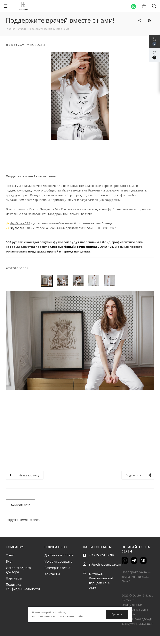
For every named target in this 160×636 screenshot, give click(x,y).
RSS (149, 20)
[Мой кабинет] (144, 6)
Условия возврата (58, 561)
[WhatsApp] (133, 6)
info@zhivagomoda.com (105, 564)
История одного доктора (18, 570)
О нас (10, 555)
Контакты (52, 574)
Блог (9, 561)
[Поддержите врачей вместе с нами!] (80, 96)
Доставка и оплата (59, 555)
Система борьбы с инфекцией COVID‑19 (80, 247)
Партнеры (14, 578)
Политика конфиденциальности (23, 586)
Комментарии (20, 504)
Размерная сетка (57, 568)
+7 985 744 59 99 (101, 555)
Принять (117, 614)
